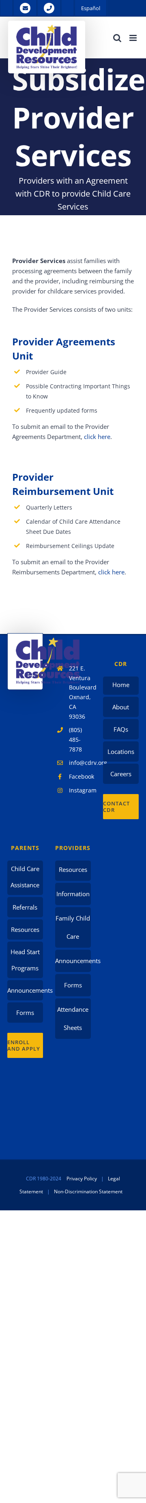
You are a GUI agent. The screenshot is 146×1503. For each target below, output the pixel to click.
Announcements (25, 990)
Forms (25, 1012)
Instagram (80, 790)
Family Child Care (73, 927)
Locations (120, 751)
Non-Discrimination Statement (88, 1191)
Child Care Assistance (25, 877)
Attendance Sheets (72, 1018)
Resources (25, 929)
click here (97, 436)
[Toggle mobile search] (117, 38)
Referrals (25, 907)
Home (120, 685)
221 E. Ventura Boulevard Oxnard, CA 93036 (80, 692)
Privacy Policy (82, 1178)
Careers (120, 774)
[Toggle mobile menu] (133, 38)
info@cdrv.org (80, 762)
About (120, 707)
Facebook (80, 776)
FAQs (121, 729)
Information (73, 894)
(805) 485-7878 (75, 739)
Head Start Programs (25, 960)
